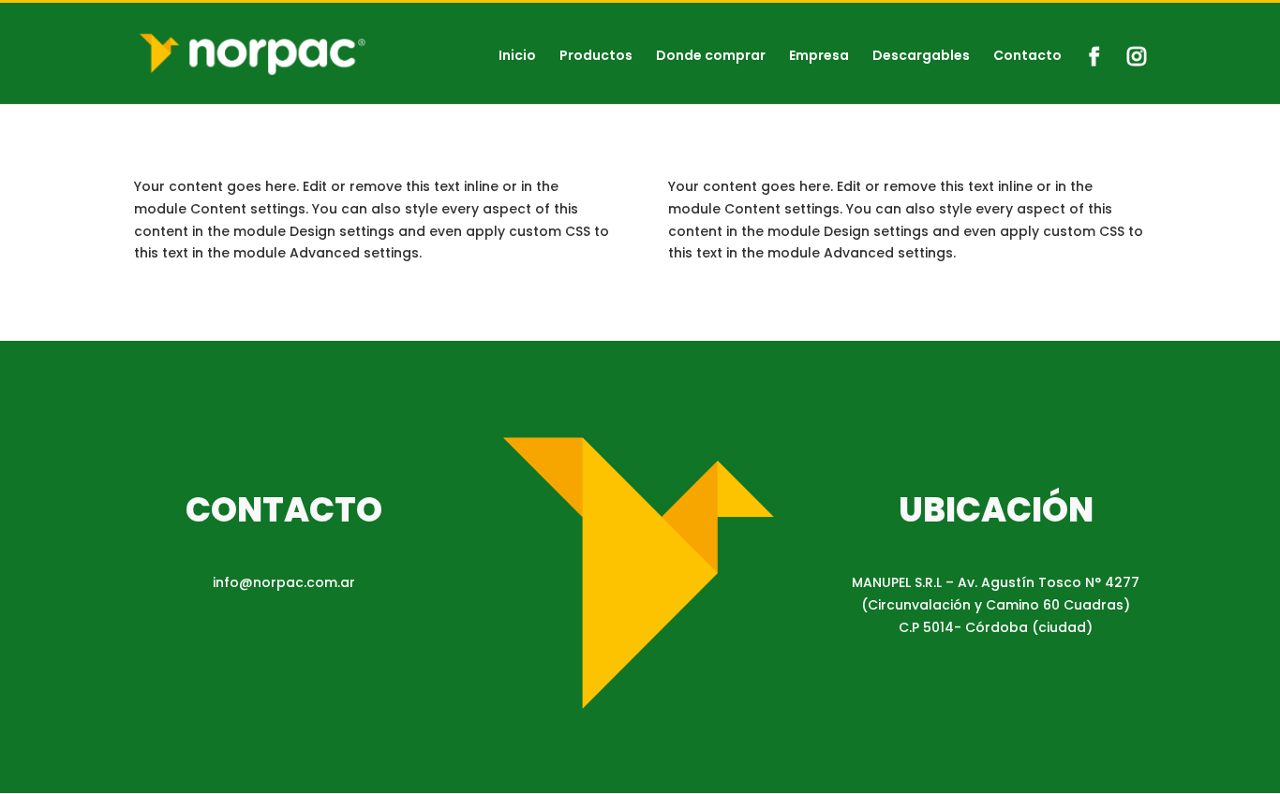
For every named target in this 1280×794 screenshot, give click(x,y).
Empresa (819, 57)
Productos (596, 57)
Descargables (921, 57)
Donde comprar (711, 57)
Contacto (1027, 57)
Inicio (517, 57)
